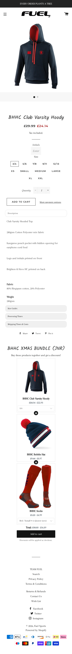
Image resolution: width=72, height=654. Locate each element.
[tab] (36, 308)
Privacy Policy (36, 578)
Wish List (36, 601)
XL (30, 178)
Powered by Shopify (36, 630)
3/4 (15, 163)
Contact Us (36, 596)
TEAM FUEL (36, 569)
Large (56, 171)
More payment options (50, 202)
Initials (36, 144)
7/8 (35, 163)
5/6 (25, 163)
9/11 (45, 163)
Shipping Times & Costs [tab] (18, 324)
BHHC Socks (36, 511)
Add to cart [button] (36, 534)
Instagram (37, 618)
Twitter (38, 613)
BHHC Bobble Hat (36, 454)
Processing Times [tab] (15, 316)
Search (36, 574)
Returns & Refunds (36, 591)
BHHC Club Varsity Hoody (36, 398)
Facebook (37, 608)
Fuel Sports (40, 625)
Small (24, 171)
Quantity (26, 190)
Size (36, 156)
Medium (40, 171)
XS (12, 171)
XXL (40, 178)
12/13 (56, 163)
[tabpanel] (36, 261)
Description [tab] (13, 213)
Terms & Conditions (36, 583)
